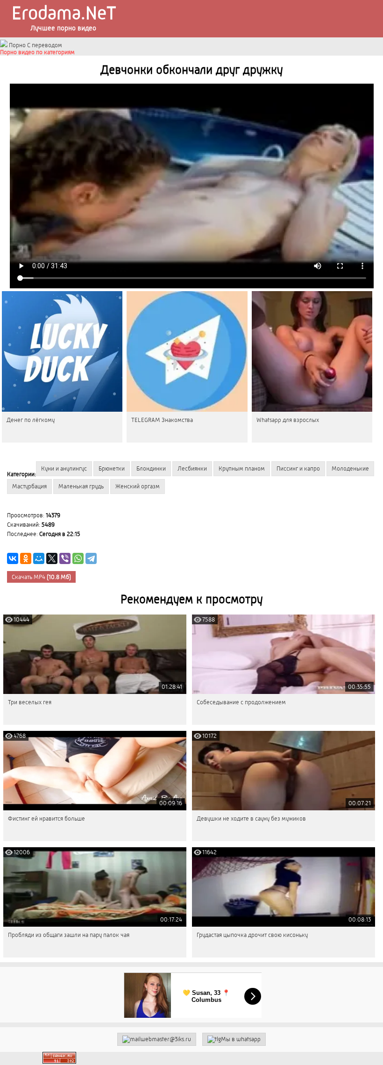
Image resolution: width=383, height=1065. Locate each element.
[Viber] (65, 558)
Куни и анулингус (64, 468)
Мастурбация (29, 486)
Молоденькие (350, 468)
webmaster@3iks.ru (166, 1039)
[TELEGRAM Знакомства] (187, 351)
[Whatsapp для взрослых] (312, 351)
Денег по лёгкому (31, 419)
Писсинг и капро (298, 468)
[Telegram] (91, 558)
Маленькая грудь (81, 486)
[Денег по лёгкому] (62, 351)
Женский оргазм (137, 486)
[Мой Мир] (38, 558)
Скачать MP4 (41, 576)
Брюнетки (112, 468)
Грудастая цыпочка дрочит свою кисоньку (252, 934)
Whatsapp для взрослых (287, 419)
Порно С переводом (34, 45)
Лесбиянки (192, 468)
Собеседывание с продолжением (241, 702)
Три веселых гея (29, 702)
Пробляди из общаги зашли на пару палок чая (68, 934)
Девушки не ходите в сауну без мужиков (251, 818)
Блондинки (151, 468)
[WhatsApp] (78, 558)
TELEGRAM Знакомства (162, 419)
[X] (51, 558)
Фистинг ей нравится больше (46, 818)
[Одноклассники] (25, 558)
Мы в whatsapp (241, 1039)
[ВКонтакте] (12, 558)
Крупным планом (242, 468)
